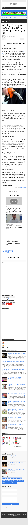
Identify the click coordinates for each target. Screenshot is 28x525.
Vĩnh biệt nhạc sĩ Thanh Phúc (15, 417)
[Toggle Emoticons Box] (3, 262)
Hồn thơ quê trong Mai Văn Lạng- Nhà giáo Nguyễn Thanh (16, 410)
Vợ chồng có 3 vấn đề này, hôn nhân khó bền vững (8, 251)
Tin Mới (4, 21)
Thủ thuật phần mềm (20, 514)
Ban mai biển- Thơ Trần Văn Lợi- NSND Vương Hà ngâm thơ (16, 378)
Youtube (11, 4)
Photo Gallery (5, 480)
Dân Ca (17, 478)
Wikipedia (16, 4)
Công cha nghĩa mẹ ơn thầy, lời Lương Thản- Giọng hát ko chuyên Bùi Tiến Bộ (13, 211)
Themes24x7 (15, 515)
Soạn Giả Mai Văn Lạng (12, 514)
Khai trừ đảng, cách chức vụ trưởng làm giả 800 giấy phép (14, 227)
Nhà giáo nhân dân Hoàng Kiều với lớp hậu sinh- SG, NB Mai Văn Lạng (16, 394)
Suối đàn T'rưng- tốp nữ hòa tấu (15, 462)
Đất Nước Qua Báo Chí (7, 36)
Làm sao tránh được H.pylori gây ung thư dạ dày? (13, 243)
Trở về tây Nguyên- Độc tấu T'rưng (16, 456)
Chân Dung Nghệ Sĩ (7, 478)
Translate (13, 299)
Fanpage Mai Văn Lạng (14, 4)
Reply (4, 35)
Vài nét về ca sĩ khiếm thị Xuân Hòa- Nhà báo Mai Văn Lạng (16, 402)
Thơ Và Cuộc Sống (16, 480)
